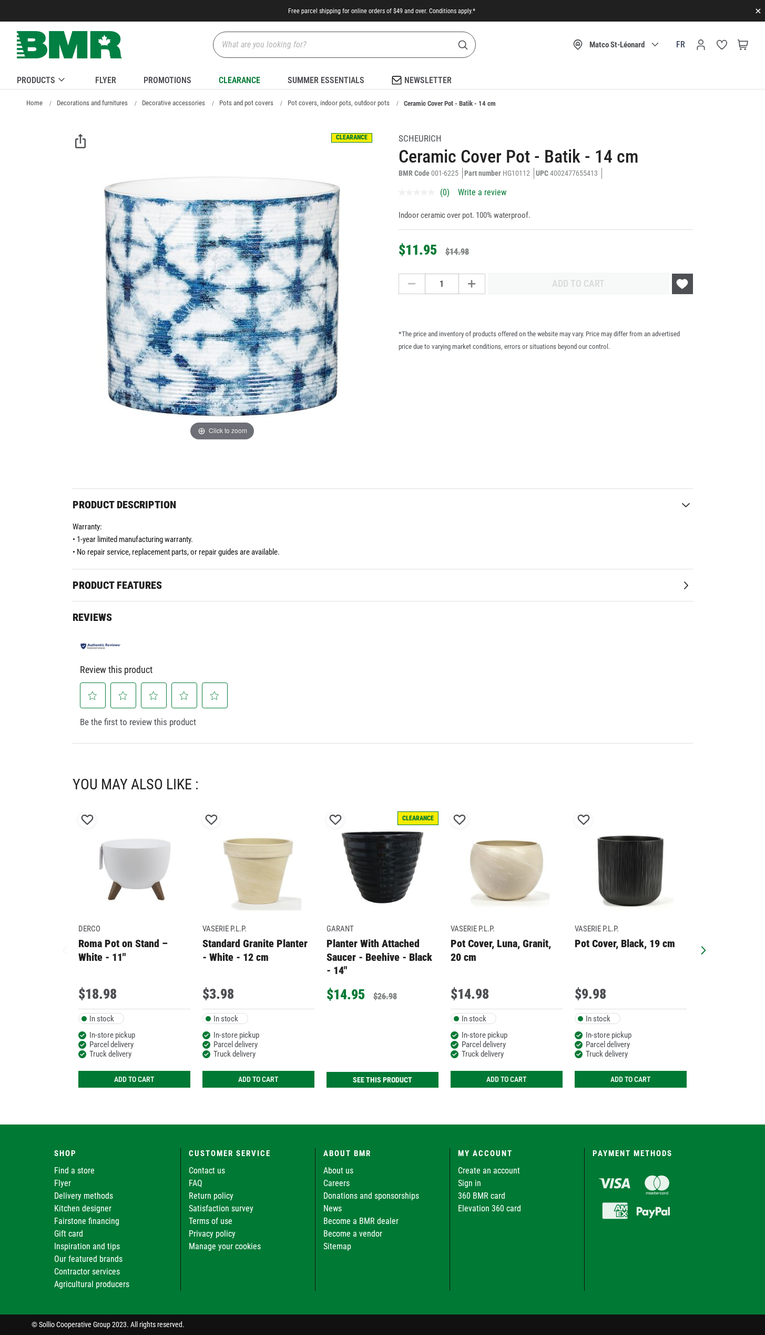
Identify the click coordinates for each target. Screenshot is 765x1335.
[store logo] (69, 45)
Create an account (489, 1171)
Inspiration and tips (87, 1246)
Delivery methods (83, 1196)
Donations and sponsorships (371, 1196)
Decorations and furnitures (92, 103)
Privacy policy (212, 1234)
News (332, 1208)
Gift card (68, 1234)
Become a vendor (352, 1234)
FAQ (195, 1183)
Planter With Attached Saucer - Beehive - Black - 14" (379, 957)
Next (701, 949)
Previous (64, 949)
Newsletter (428, 80)
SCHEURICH (420, 138)
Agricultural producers (91, 1284)
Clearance (239, 80)
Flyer (105, 80)
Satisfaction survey (221, 1208)
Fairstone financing (86, 1221)
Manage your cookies (225, 1246)
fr (680, 44)
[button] (92, 695)
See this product (382, 1080)
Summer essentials (326, 80)
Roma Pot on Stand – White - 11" (123, 950)
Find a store (74, 1171)
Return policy (211, 1196)
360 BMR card (481, 1196)
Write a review (482, 192)
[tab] (383, 504)
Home (34, 103)
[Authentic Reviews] (101, 646)
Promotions (167, 80)
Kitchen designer (82, 1208)
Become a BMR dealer (361, 1221)
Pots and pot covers (246, 103)
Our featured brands (88, 1259)
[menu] (382, 78)
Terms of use (210, 1221)
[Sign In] (701, 44)
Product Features (117, 585)
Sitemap (337, 1246)
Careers (336, 1183)
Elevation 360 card (489, 1208)
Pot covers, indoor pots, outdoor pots (339, 103)
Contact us (207, 1171)
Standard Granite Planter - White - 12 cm (255, 950)
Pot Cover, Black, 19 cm (625, 943)
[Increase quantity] (472, 284)
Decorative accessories (173, 103)
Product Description (124, 504)
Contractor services (87, 1272)
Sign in (469, 1183)
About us (338, 1171)
